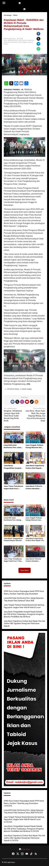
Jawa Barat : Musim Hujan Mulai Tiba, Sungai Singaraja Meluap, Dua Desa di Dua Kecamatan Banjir (35, 414)
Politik (20, 42)
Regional (25, 42)
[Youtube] (27, 402)
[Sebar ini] (38, 34)
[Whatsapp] (38, 49)
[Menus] (4, 3)
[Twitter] (17, 402)
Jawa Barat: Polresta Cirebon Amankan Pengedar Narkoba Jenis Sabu (35, 487)
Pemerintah (7, 42)
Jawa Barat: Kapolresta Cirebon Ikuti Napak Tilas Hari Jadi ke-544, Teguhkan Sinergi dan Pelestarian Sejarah (35, 467)
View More (24, 570)
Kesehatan (31, 40)
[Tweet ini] (38, 39)
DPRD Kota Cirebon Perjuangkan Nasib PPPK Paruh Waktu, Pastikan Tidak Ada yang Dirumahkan (24, 592)
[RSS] (36, 402)
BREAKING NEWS (13, 40)
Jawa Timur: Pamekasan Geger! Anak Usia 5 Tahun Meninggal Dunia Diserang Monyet (13, 487)
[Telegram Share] (38, 44)
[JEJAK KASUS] (25, 3)
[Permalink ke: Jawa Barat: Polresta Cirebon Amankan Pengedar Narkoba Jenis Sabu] (35, 478)
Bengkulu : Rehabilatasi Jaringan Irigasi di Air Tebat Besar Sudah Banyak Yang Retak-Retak (13, 414)
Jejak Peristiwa (22, 40)
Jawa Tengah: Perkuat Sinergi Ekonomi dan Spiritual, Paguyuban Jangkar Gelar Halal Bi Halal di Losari (34, 446)
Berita (5, 40)
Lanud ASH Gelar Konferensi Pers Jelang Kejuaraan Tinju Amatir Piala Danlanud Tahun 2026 (13, 446)
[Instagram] (22, 402)
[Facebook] (13, 402)
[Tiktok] (32, 402)
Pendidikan (14, 42)
